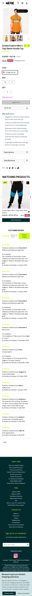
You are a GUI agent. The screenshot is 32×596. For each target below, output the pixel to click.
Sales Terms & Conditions (16, 527)
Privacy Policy (16, 522)
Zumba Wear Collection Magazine (16, 483)
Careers (16, 518)
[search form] (18, 3)
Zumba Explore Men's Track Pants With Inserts (14, 211)
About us (16, 513)
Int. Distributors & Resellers (16, 479)
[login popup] (27, 3)
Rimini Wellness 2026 (16, 481)
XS (5, 82)
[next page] (28, 45)
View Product (16, 220)
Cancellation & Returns (16, 496)
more (5, 442)
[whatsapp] (15, 168)
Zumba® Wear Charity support (16, 505)
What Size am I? (7, 97)
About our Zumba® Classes (16, 465)
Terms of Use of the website (16, 525)
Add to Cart (16, 102)
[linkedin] (12, 168)
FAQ (16, 500)
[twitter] (9, 168)
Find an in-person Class (16, 470)
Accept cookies (9, 593)
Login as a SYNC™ (16, 494)
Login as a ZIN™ (16, 491)
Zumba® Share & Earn (16, 476)
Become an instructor (16, 474)
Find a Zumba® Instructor (16, 467)
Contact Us (16, 516)
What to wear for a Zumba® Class (16, 503)
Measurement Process (16, 498)
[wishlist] (27, 206)
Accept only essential (20, 593)
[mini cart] (22, 3)
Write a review (24, 236)
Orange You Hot (11, 72)
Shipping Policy (16, 520)
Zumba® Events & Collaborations (16, 472)
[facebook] (7, 168)
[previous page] (25, 45)
